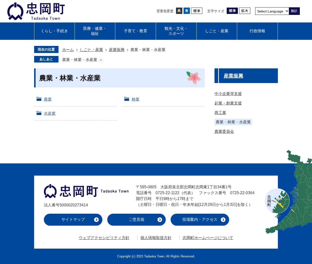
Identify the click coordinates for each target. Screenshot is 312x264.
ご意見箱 (136, 219)
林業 (135, 99)
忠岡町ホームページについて (208, 238)
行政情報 (257, 31)
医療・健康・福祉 (95, 31)
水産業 (50, 113)
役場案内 (199, 219)
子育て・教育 (135, 31)
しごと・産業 (216, 31)
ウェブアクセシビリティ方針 (104, 238)
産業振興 (117, 50)
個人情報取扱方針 (156, 238)
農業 (48, 99)
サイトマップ (73, 219)
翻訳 (294, 11)
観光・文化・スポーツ (176, 31)
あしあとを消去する (101, 59)
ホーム (68, 50)
